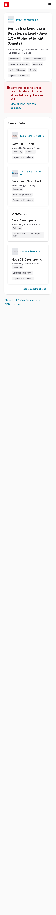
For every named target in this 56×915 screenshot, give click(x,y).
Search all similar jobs (34, 289)
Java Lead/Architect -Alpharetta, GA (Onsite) (27, 181)
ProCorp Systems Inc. (27, 19)
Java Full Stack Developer (23, 144)
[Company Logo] (15, 135)
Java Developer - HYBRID (24, 220)
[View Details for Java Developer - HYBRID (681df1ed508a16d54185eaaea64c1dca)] (28, 225)
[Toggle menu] (49, 4)
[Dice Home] (6, 4)
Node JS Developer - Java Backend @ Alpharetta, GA (26, 259)
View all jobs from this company (23, 105)
